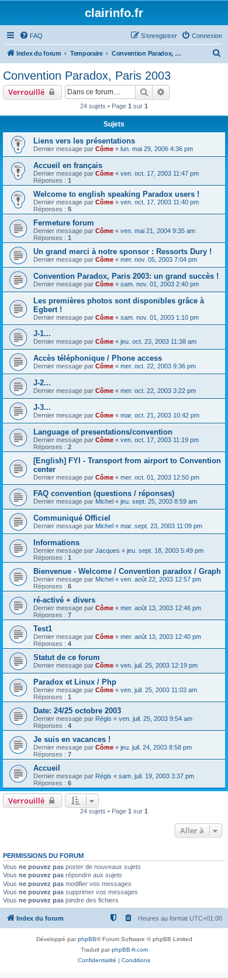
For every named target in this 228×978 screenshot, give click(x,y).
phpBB (87, 939)
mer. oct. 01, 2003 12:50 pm (159, 477)
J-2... (42, 382)
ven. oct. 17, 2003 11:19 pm (159, 439)
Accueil (46, 768)
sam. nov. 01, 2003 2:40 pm (159, 284)
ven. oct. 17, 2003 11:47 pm (159, 173)
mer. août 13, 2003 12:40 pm (160, 636)
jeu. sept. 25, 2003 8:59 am (158, 501)
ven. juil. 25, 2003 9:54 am (155, 718)
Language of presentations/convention (102, 432)
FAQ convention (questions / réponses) (103, 493)
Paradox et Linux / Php (74, 682)
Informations (56, 542)
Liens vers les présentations (84, 140)
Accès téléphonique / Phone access (97, 358)
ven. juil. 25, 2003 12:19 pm (159, 665)
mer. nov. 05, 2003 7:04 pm (158, 259)
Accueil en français (67, 165)
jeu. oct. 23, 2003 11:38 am (158, 341)
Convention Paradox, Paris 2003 (87, 75)
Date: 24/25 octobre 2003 (77, 710)
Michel (104, 501)
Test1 (42, 628)
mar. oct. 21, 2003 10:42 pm (159, 415)
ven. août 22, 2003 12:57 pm (160, 579)
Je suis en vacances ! (71, 739)
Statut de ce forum (66, 657)
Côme (104, 148)
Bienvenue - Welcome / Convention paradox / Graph (127, 571)
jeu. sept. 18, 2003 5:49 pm (165, 550)
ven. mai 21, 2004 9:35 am (157, 230)
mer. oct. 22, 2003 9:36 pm (158, 366)
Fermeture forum (63, 222)
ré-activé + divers (64, 600)
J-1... (42, 333)
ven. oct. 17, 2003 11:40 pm (159, 202)
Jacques (107, 550)
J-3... (42, 407)
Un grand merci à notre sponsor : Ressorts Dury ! (122, 251)
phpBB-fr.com (130, 949)
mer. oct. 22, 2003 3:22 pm (158, 390)
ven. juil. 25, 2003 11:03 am (158, 689)
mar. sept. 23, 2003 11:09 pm (161, 525)
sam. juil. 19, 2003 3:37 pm (156, 775)
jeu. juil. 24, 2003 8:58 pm (156, 747)
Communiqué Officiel (71, 518)
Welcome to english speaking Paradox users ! (116, 194)
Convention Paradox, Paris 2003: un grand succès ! (126, 276)
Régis (103, 718)
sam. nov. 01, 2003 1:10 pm (159, 317)
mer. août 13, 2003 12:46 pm (160, 607)
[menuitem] (31, 36)
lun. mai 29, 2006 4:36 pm (156, 148)
